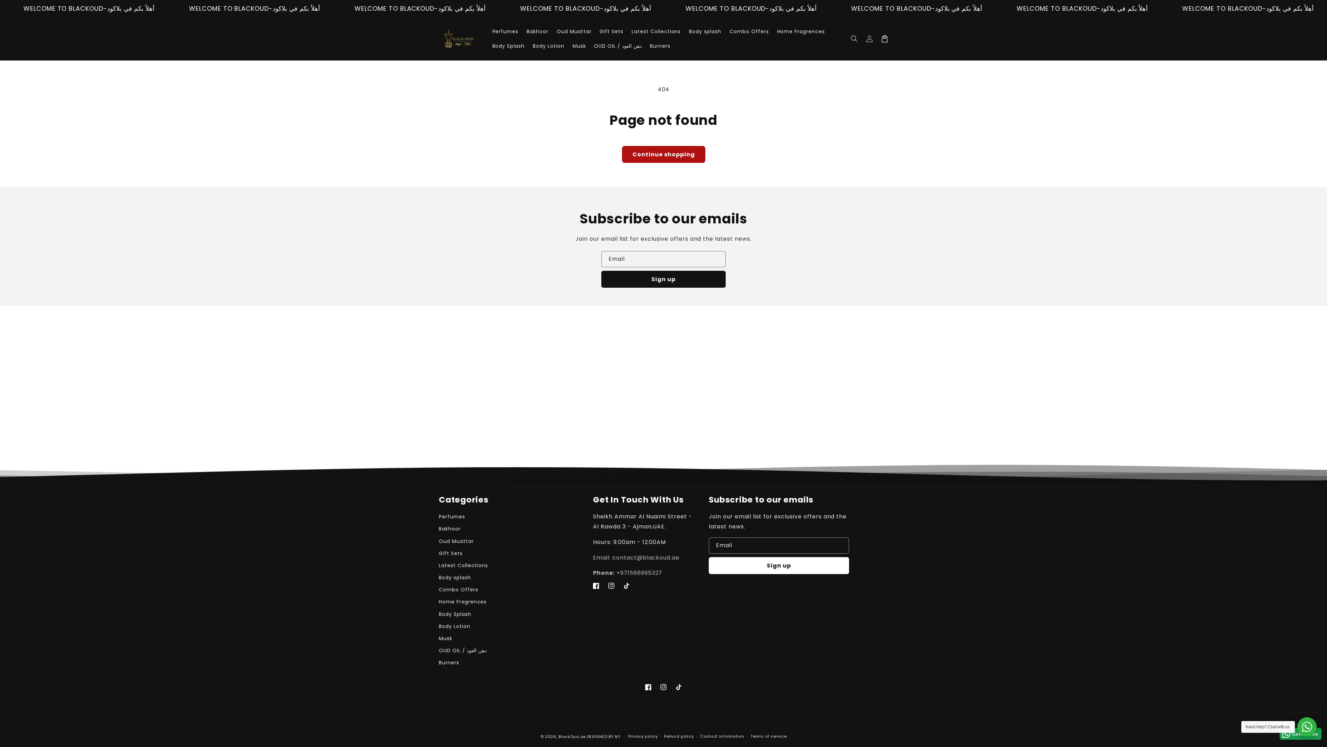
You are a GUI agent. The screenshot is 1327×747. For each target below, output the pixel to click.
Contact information (722, 736)
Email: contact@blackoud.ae (636, 558)
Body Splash (455, 614)
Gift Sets (451, 553)
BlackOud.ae (572, 736)
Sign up (663, 279)
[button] (854, 38)
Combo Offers (458, 589)
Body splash (455, 577)
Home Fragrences (463, 601)
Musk (445, 638)
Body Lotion (454, 626)
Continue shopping (663, 154)
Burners (449, 662)
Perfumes (452, 516)
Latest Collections (463, 565)
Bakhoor (450, 528)
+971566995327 (627, 573)
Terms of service (769, 736)
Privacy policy (643, 736)
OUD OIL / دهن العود (463, 650)
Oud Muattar (456, 541)
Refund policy (679, 736)
